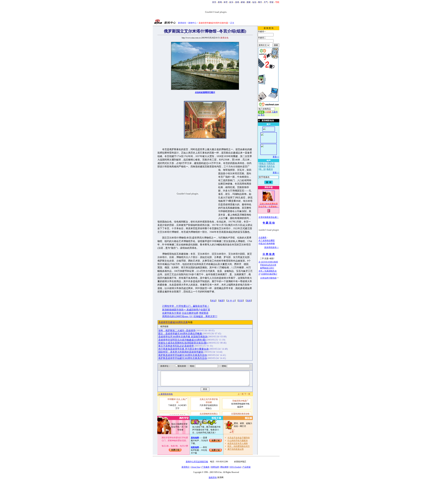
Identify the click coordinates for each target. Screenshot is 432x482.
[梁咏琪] (262, 166)
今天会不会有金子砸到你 (238, 437)
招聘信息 (215, 467)
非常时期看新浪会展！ (269, 217)
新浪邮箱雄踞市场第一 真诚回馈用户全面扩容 (186, 309)
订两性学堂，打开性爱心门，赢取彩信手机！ (185, 306)
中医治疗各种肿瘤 (267, 243)
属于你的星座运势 (235, 449)
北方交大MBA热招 (269, 262)
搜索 (249, 2)
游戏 (237, 2)
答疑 (271, 2)
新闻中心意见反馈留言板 (197, 461)
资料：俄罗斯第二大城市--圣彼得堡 (176, 330)
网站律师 (224, 467)
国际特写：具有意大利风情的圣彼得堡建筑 (180, 352)
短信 (254, 2)
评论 (213, 300)
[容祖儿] (262, 163)
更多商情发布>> (271, 247)
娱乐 (231, 2)
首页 (214, 2)
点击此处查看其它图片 (205, 92)
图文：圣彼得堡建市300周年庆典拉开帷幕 (180, 333)
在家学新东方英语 (171, 313)
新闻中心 (192, 23)
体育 (226, 2)
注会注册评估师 (190, 313)
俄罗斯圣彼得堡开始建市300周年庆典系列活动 (182, 355)
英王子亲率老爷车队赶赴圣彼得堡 (176, 346)
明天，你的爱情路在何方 (238, 446)
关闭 (249, 300)
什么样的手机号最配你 (237, 440)
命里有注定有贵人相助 (237, 443)
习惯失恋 (271, 163)
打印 (241, 300)
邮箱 (243, 2)
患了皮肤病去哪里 (267, 240)
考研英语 (203, 313)
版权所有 (213, 477)
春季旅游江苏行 (267, 268)
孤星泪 (270, 169)
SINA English (235, 467)
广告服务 (205, 467)
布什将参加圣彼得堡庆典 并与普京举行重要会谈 (183, 349)
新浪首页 (182, 23)
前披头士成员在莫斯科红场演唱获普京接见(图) (182, 343)
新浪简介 (186, 467)
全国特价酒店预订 (269, 274)
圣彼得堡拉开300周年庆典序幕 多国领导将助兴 (182, 336)
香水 (263, 115)
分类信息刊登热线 (268, 278)
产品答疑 (246, 467)
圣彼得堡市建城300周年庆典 (173, 322)
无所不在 (271, 166)
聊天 (260, 2)
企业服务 (263, 237)
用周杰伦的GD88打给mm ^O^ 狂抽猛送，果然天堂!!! (189, 316)
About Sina (195, 467)
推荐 (221, 300)
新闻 (220, 2)
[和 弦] (262, 169)
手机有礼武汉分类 (268, 265)
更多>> (276, 157)
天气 (266, 2)
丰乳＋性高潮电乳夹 (268, 271)
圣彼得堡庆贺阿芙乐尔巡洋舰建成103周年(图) (182, 340)
